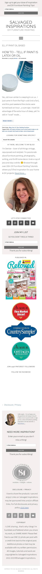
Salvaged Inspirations (21, 24)
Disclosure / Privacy (12, 404)
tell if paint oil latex (18, 131)
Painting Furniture (24, 127)
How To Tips (15, 127)
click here (24, 507)
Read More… (20, 173)
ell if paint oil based (15, 129)
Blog (10, 127)
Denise (16, 58)
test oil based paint (29, 131)
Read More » (8, 121)
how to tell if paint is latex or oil (29, 129)
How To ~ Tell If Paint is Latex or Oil (20, 53)
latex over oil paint (7, 131)
